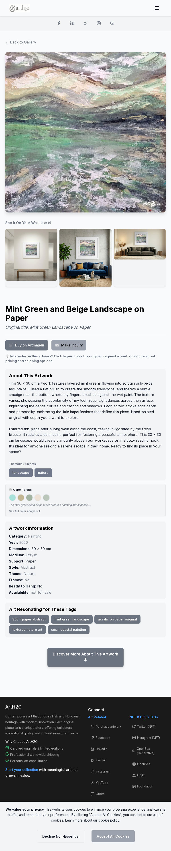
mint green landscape (72, 619)
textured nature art (27, 629)
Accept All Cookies (113, 836)
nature (43, 472)
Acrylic (31, 555)
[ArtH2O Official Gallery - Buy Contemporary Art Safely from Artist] (19, 8)
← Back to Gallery (20, 42)
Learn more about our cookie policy (92, 820)
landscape (20, 472)
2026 (23, 542)
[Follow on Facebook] (58, 23)
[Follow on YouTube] (112, 23)
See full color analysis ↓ (25, 511)
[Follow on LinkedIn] (72, 23)
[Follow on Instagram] (99, 23)
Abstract (27, 567)
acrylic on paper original (117, 619)
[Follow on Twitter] (85, 23)
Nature (29, 573)
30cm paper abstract (29, 619)
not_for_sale (41, 592)
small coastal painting (68, 629)
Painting (34, 536)
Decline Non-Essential (60, 836)
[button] (31, 258)
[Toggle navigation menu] (156, 8)
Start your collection (22, 770)
